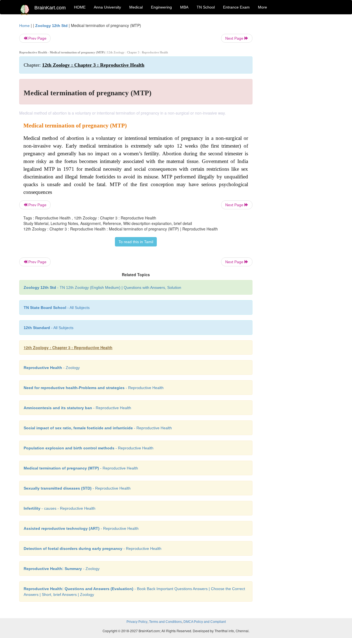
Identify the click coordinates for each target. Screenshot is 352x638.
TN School (206, 7)
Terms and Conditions (165, 622)
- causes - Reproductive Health (59, 508)
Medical (136, 7)
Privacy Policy (137, 622)
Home (24, 25)
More (262, 7)
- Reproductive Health (94, 387)
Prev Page (36, 38)
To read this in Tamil (136, 242)
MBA (184, 7)
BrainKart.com (50, 7)
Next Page (234, 38)
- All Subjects (57, 307)
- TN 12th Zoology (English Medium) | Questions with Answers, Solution (102, 287)
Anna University (107, 7)
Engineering (161, 7)
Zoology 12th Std (51, 25)
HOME (80, 7)
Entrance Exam (236, 7)
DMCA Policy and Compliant (204, 622)
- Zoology (52, 367)
